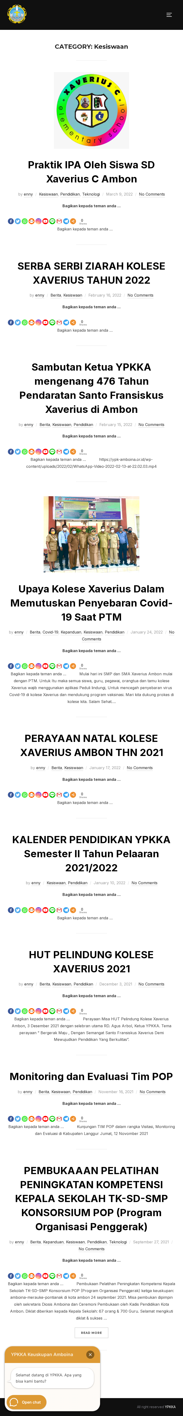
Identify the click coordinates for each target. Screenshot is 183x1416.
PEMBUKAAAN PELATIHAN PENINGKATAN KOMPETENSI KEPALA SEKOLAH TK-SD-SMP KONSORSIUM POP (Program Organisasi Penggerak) (91, 1198)
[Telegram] (66, 217)
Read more (94, 1333)
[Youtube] (45, 217)
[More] (73, 217)
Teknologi (91, 194)
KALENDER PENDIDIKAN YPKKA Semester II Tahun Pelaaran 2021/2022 (91, 853)
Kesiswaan (48, 194)
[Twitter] (18, 217)
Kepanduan (71, 632)
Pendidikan (70, 194)
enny (28, 194)
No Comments (152, 194)
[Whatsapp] (25, 217)
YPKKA (170, 1407)
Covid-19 (50, 632)
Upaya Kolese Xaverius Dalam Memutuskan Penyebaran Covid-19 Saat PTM (91, 603)
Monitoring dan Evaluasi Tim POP (91, 1076)
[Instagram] (38, 217)
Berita (56, 295)
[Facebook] (11, 217)
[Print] (32, 217)
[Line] (52, 217)
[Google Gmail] (59, 217)
